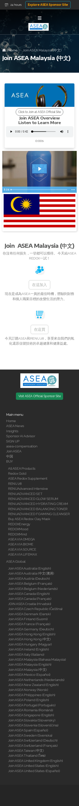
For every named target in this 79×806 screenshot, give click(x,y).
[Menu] (39, 18)
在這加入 (39, 284)
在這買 (39, 329)
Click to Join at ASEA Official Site (39, 112)
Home (12, 50)
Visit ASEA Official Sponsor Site (39, 396)
